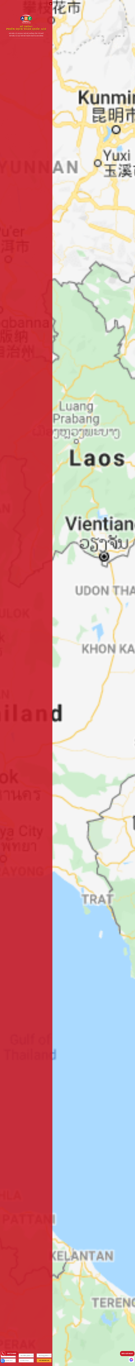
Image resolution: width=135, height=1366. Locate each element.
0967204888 (11, 1353)
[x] (50, 3)
